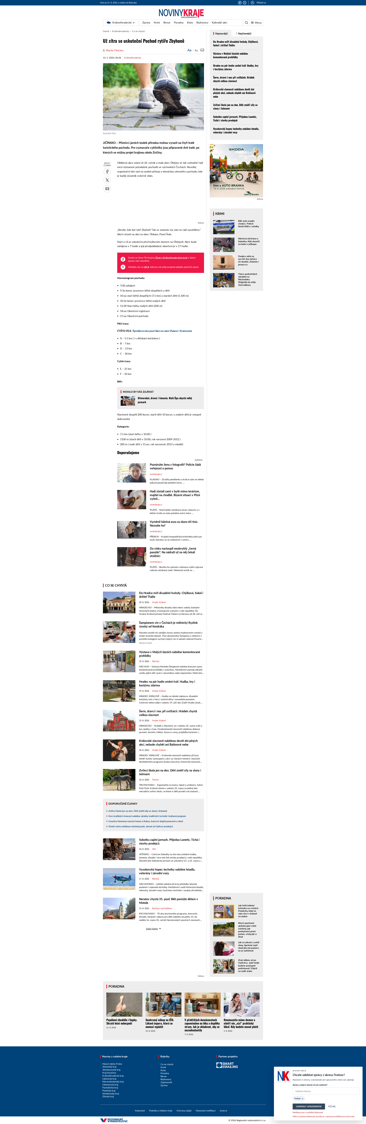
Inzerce (223, 1110)
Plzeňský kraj (108, 1090)
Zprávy (146, 22)
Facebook (239, 2)
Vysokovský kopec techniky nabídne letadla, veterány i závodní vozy (236, 130)
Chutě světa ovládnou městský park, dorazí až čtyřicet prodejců (141, 826)
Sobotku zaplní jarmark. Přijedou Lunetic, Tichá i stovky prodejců (235, 118)
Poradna (178, 22)
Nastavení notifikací (206, 1110)
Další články (152, 928)
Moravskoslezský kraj (113, 1081)
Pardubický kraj (110, 1087)
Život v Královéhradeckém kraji (171, 257)
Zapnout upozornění (308, 1106)
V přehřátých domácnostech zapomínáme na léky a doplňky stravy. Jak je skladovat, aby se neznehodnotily (202, 1025)
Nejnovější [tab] (221, 33)
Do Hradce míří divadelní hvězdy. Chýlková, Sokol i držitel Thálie (235, 43)
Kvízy (190, 22)
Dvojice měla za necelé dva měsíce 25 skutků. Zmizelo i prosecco (248, 260)
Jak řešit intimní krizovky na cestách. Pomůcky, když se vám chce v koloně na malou (248, 911)
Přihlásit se (261, 2)
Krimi (157, 22)
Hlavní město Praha (112, 1063)
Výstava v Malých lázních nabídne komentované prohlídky (230, 55)
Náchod (155, 661)
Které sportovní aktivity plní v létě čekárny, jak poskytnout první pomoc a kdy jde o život (247, 930)
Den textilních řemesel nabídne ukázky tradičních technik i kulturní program (147, 816)
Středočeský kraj (110, 1093)
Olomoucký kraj (110, 1084)
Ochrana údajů (184, 1110)
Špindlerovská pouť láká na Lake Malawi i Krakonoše (162, 330)
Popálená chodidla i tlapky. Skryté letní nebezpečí (121, 1021)
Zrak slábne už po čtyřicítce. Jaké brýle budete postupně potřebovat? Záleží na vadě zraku (248, 965)
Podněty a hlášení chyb (160, 1110)
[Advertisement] (160, 201)
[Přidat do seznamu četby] (202, 50)
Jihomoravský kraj (111, 1069)
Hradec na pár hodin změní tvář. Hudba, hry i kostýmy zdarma (235, 67)
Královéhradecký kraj (113, 1075)
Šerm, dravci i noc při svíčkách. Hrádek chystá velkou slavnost (233, 79)
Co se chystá (138, 31)
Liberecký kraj (109, 1078)
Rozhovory (202, 22)
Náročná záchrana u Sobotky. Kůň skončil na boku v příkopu (248, 241)
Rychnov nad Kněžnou (162, 908)
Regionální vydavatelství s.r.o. (251, 1120)
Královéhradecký (122, 22)
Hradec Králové (159, 602)
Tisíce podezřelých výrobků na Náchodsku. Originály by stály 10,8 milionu (247, 279)
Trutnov (155, 780)
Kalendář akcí (219, 22)
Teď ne (332, 1106)
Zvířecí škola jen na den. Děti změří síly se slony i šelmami (138, 810)
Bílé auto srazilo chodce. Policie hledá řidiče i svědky (248, 223)
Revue (166, 22)
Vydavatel (140, 1110)
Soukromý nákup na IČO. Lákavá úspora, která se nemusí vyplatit (160, 1023)
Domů (106, 31)
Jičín (154, 849)
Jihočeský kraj (109, 1066)
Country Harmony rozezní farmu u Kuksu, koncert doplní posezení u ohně (146, 821)
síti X (146, 266)
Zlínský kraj (108, 1096)
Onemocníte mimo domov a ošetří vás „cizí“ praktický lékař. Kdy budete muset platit (241, 1023)
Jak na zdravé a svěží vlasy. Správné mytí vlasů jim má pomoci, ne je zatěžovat (248, 946)
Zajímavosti (166, 1082)
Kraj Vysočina (109, 1072)
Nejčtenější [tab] (244, 33)
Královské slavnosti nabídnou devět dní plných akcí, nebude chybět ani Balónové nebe (234, 92)
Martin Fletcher (115, 50)
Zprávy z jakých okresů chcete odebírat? (310, 1085)
